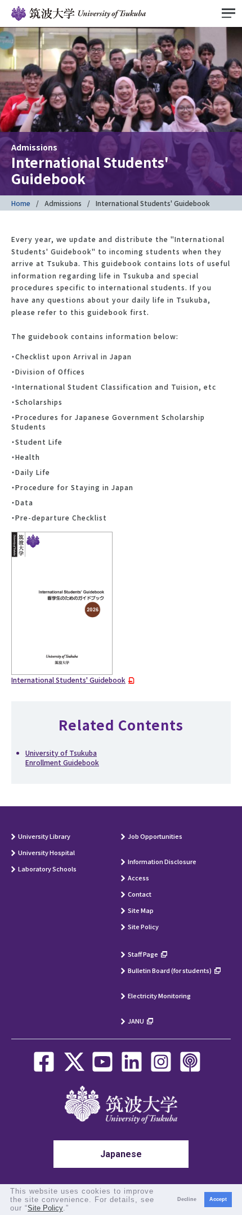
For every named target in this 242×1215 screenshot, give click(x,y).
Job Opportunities (155, 836)
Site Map (141, 910)
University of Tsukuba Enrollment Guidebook (62, 757)
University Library (44, 836)
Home (20, 203)
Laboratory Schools (47, 868)
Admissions (63, 203)
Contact (139, 893)
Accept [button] (218, 1199)
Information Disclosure (162, 861)
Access (138, 877)
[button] (72, 1209)
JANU (136, 1020)
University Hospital (46, 852)
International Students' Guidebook (68, 679)
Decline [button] (186, 1199)
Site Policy (143, 926)
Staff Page (143, 953)
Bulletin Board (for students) (170, 970)
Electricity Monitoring (159, 995)
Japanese (121, 1154)
